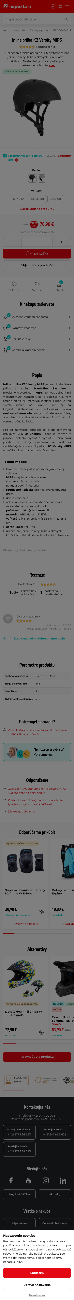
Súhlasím (37, 1273)
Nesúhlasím (37, 1295)
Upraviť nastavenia (37, 1285)
